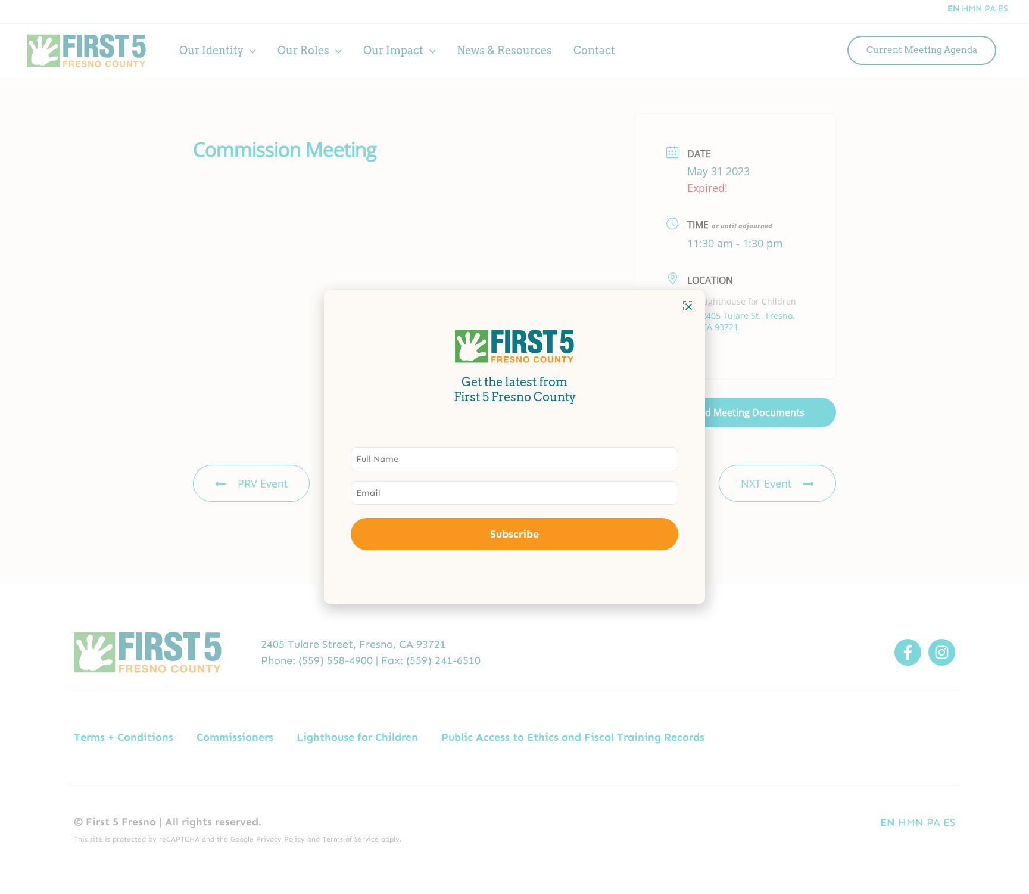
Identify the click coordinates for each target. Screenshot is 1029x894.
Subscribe (514, 534)
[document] (514, 447)
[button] (688, 306)
